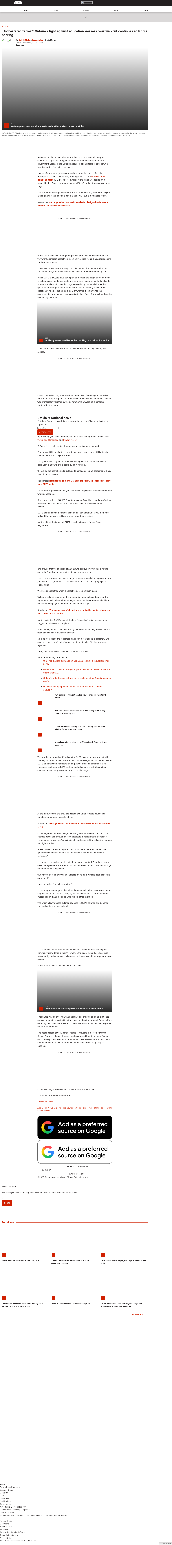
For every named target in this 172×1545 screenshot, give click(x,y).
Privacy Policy (70, 440)
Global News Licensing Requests (14, 1510)
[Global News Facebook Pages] (18, 1463)
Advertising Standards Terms (13, 1532)
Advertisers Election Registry (13, 1507)
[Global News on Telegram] (89, 1481)
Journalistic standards (76, 1166)
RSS (2, 1496)
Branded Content (7, 1490)
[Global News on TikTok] (53, 1481)
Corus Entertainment (9, 1535)
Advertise (4, 1529)
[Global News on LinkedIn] (18, 1481)
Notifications (5, 1501)
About (2, 1484)
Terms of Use (6, 1527)
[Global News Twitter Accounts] (53, 1463)
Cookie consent (7, 1512)
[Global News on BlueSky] (124, 1481)
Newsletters (5, 1498)
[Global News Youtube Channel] (89, 1463)
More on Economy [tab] (46, 657)
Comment (46, 1170)
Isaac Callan (37, 40)
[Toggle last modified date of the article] (44, 43)
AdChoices (167, 1543)
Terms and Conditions (47, 440)
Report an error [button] (76, 1174)
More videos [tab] (61, 657)
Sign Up (7, 1203)
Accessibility (5, 1538)
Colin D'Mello (24, 40)
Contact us (4, 1493)
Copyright (4, 1524)
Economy (6, 26)
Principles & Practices (10, 1487)
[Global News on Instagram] (124, 1463)
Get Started (45, 432)
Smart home (5, 1504)
